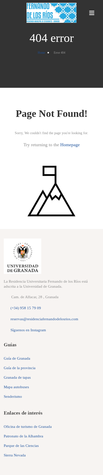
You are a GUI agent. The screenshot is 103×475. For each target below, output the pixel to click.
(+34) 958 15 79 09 (25, 308)
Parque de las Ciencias (21, 446)
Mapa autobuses (16, 387)
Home (41, 52)
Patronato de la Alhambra (23, 436)
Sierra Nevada (15, 455)
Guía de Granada (17, 358)
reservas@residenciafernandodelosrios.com (44, 319)
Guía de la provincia (20, 368)
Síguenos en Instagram (28, 330)
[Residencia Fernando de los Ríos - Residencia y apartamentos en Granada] (51, 13)
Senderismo (13, 396)
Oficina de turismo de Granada (28, 427)
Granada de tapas (17, 377)
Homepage (70, 144)
